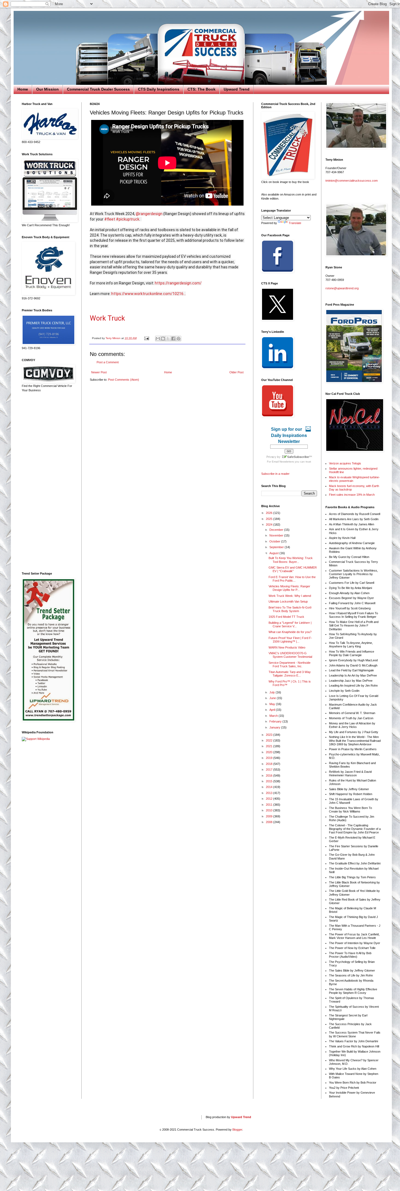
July (272, 692)
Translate (295, 223)
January (275, 727)
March (274, 715)
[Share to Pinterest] (178, 338)
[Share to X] (168, 338)
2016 (269, 775)
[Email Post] (146, 338)
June (273, 698)
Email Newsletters (283, 461)
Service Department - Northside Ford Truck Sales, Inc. (289, 664)
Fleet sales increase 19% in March (352, 494)
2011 (269, 804)
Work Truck (107, 318)
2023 (269, 734)
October (275, 541)
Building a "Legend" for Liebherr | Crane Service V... (290, 624)
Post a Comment (108, 362)
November (276, 535)
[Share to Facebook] (173, 338)
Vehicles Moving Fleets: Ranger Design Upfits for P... (289, 588)
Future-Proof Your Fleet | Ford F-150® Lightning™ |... (290, 639)
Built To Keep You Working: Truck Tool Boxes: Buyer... (291, 559)
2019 (269, 757)
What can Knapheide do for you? (290, 632)
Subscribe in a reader (275, 473)
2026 (269, 512)
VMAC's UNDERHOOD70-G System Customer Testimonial (290, 655)
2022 (269, 740)
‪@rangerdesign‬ (149, 214)
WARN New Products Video (287, 647)
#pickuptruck (127, 219)
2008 (269, 822)
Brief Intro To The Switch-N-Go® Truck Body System (290, 609)
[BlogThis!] (163, 338)
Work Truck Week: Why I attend (290, 595)
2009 (269, 816)
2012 (269, 798)
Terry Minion (113, 338)
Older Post (236, 372)
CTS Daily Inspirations (158, 89)
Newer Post (99, 372)
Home (22, 89)
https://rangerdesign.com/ (178, 283)
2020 (269, 752)
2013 (269, 793)
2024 (269, 524)
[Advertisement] (47, 482)
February (275, 721)
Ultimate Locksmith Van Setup (288, 601)
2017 (269, 769)
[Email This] (158, 338)
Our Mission (47, 89)
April (272, 709)
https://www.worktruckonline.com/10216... (148, 293)
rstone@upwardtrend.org (342, 288)
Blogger (237, 1129)
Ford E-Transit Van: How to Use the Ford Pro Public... (292, 578)
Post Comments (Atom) (123, 379)
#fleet (109, 219)
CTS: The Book (201, 89)
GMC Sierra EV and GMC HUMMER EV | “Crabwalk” (293, 569)
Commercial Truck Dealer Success (98, 89)
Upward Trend (237, 89)
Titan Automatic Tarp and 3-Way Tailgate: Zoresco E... (290, 673)
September (277, 547)
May (272, 704)
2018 (269, 763)
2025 (269, 518)
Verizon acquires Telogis (345, 463)
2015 (269, 781)
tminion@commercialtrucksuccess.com (351, 180)
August (274, 553)
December (276, 529)
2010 (269, 810)
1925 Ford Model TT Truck (286, 616)
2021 (269, 746)
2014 (269, 787)
